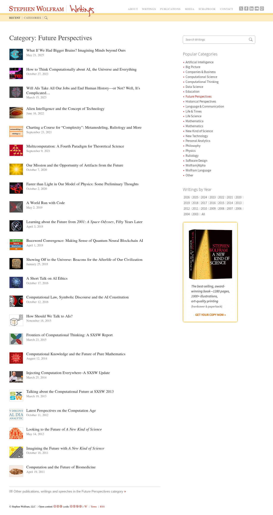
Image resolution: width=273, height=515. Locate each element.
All (203, 214)
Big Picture (193, 67)
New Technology (197, 136)
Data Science (194, 87)
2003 (195, 214)
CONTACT (226, 9)
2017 (204, 203)
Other (189, 175)
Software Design (196, 160)
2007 (230, 208)
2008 (221, 208)
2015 (221, 203)
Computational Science (201, 77)
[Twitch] (262, 9)
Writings (82, 11)
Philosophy (193, 146)
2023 (213, 197)
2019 (187, 203)
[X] (241, 9)
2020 (238, 197)
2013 (238, 203)
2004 (187, 214)
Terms (94, 506)
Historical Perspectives (201, 101)
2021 (230, 197)
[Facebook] (246, 9)
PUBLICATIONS (170, 9)
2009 (213, 208)
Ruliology (192, 156)
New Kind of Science (199, 131)
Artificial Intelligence (199, 62)
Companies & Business (201, 72)
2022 (221, 197)
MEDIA (189, 9)
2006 (238, 208)
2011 (195, 208)
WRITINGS (149, 9)
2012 (187, 208)
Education (192, 91)
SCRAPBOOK (207, 9)
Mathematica (195, 121)
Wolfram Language (198, 170)
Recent (14, 18)
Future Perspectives (198, 96)
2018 (195, 203)
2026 (187, 197)
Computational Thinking (202, 82)
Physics (191, 151)
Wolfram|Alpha (196, 165)
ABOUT (133, 9)
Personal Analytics (198, 141)
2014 (230, 203)
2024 (204, 197)
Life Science (193, 116)
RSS (102, 506)
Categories (32, 18)
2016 (213, 203)
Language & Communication (205, 106)
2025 (195, 197)
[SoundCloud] (256, 9)
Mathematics (194, 126)
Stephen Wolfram (37, 9)
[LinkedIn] (251, 9)
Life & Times (194, 111)
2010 (204, 208)
